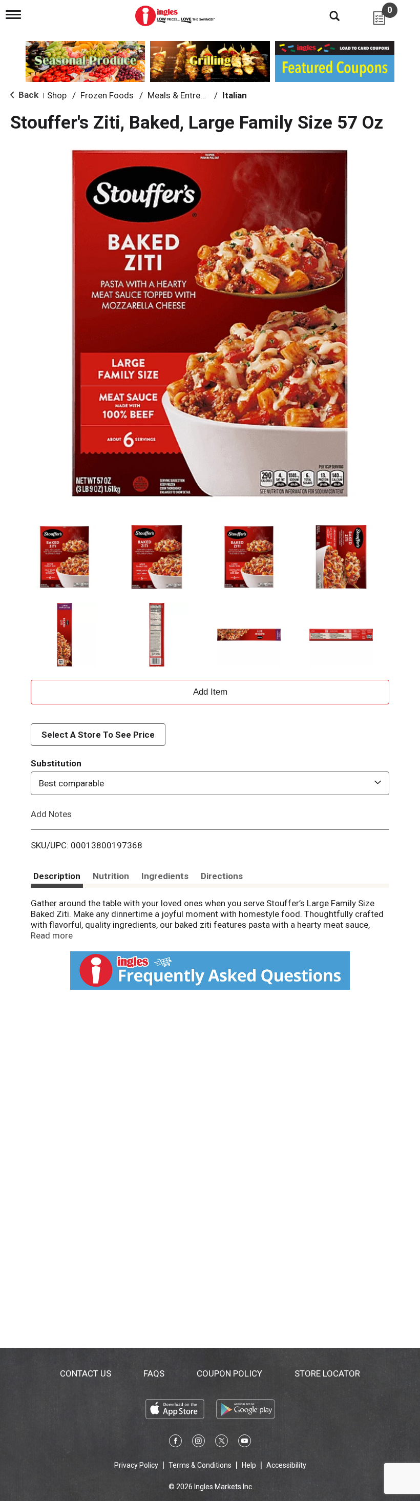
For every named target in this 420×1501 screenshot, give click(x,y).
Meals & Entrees (178, 95)
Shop (57, 95)
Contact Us (85, 1373)
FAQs (153, 1373)
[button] (64, 557)
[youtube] (244, 1443)
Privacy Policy (136, 1465)
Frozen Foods (107, 95)
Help (249, 1465)
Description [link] (56, 876)
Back (27, 95)
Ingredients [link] (164, 876)
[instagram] (198, 1443)
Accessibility (286, 1465)
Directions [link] (222, 876)
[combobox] (210, 783)
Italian (234, 95)
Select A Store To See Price (98, 734)
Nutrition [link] (111, 876)
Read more (52, 935)
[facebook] (175, 1443)
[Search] (327, 15)
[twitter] (221, 1443)
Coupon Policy (229, 1373)
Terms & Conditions (200, 1465)
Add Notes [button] (51, 814)
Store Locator (327, 1373)
